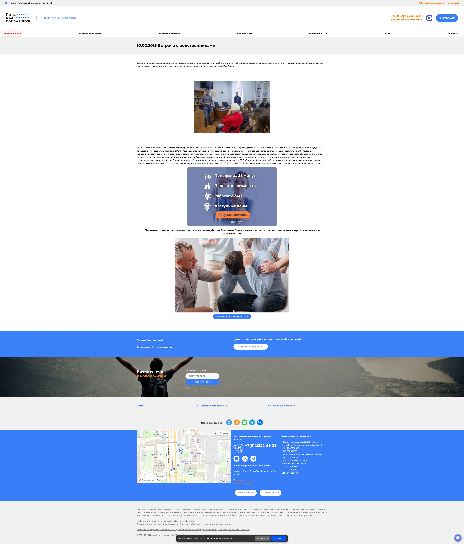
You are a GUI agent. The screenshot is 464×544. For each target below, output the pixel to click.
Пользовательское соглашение (234, 530)
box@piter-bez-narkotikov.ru (255, 465)
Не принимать (263, 538)
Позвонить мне (202, 382)
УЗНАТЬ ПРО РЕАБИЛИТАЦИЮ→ (232, 316)
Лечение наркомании (214, 405)
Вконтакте (245, 459)
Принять (278, 538)
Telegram (253, 459)
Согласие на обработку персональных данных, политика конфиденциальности (177, 530)
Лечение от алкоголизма (281, 405)
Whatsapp (236, 459)
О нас (140, 405)
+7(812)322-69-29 (407, 16)
